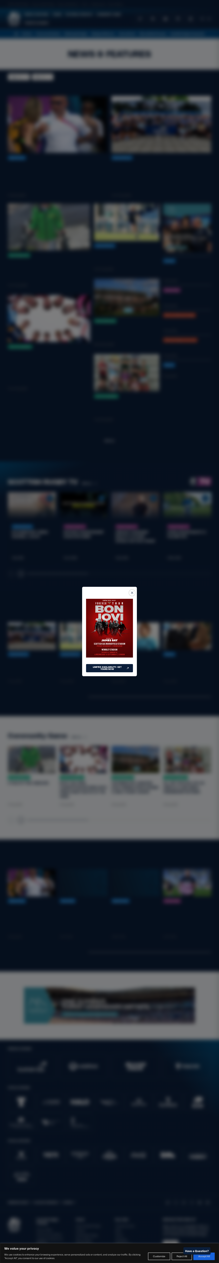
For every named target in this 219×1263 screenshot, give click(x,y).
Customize (159, 1256)
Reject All (182, 1256)
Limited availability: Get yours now (107, 668)
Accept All (204, 1256)
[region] (109, 1253)
